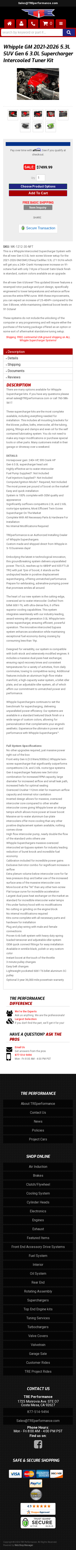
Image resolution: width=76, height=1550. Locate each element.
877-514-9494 (23, 1054)
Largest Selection (26, 1019)
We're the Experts (26, 1011)
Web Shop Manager (24, 1545)
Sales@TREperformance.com (38, 1421)
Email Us (20, 1047)
